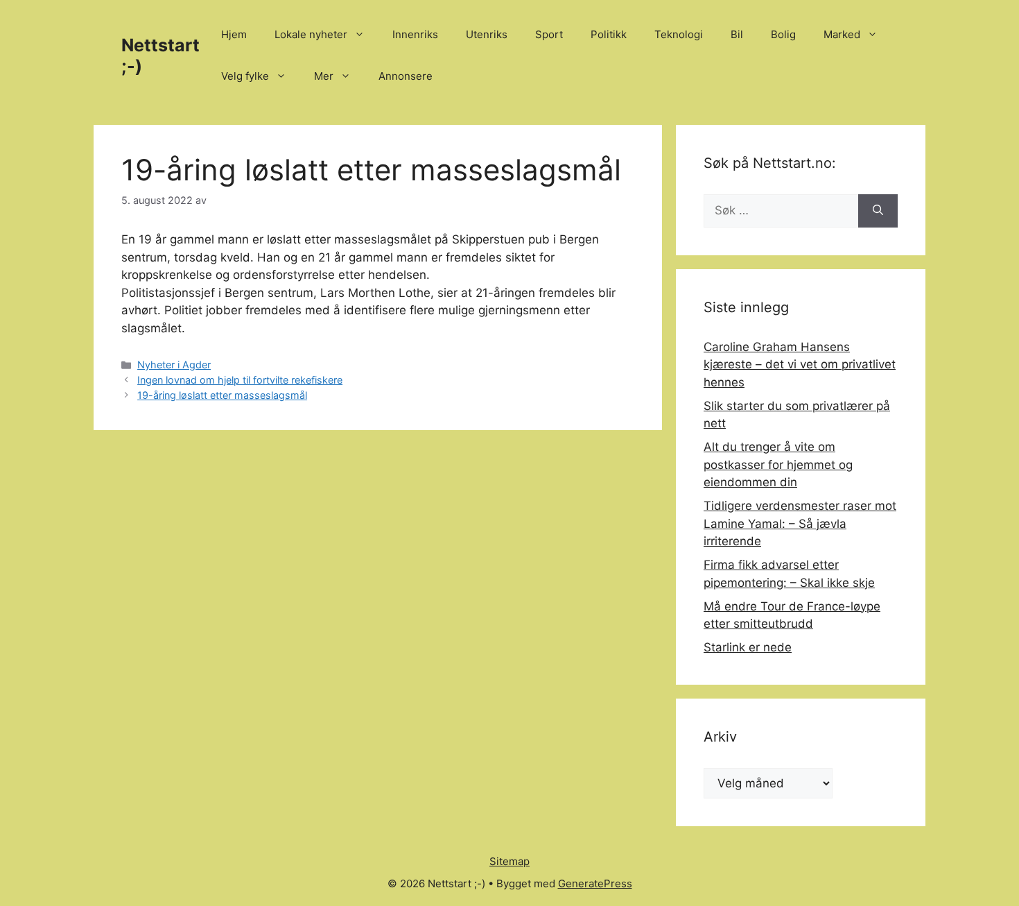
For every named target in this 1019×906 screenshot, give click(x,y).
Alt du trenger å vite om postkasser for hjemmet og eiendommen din (778, 464)
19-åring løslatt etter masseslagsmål (222, 395)
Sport (549, 34)
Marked (842, 34)
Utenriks (486, 34)
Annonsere (405, 76)
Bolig (783, 34)
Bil (737, 34)
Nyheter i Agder (174, 364)
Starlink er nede (748, 647)
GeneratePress (595, 883)
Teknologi (678, 34)
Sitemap (509, 861)
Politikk (609, 34)
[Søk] (878, 211)
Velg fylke (245, 76)
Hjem (234, 34)
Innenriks (415, 34)
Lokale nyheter (311, 34)
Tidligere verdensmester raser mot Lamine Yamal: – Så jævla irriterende (800, 523)
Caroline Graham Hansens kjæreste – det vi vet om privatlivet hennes (800, 364)
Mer (323, 76)
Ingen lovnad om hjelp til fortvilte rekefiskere (239, 380)
